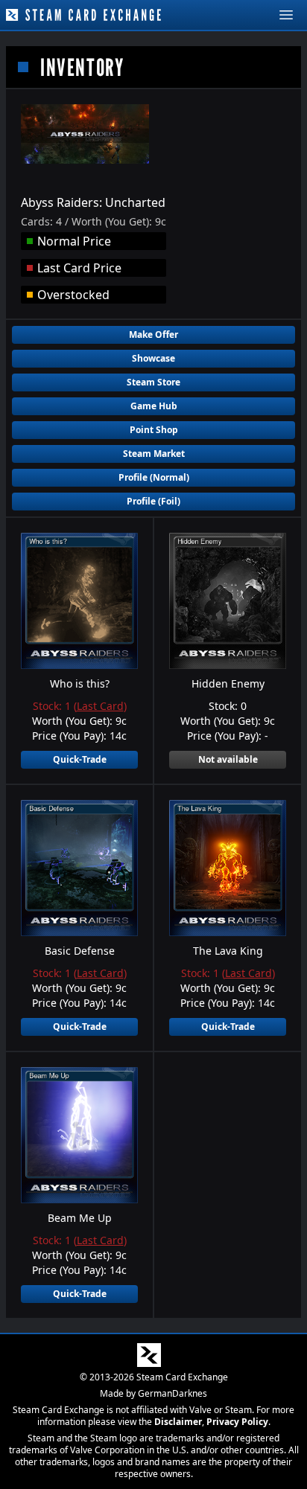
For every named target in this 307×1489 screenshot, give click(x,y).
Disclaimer (178, 1421)
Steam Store (153, 382)
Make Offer (153, 334)
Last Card (100, 706)
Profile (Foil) (153, 501)
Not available (228, 759)
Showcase (153, 358)
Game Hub (153, 406)
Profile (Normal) (153, 477)
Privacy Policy (237, 1421)
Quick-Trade (80, 759)
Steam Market (154, 453)
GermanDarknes (172, 1393)
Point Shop (154, 429)
